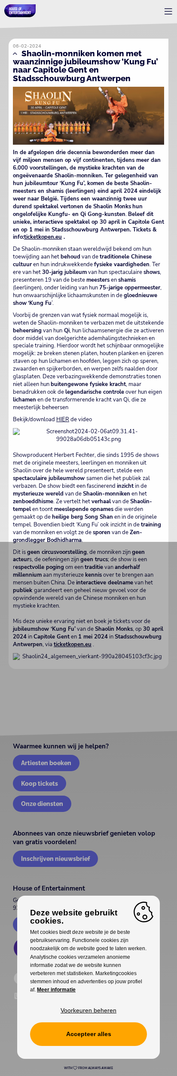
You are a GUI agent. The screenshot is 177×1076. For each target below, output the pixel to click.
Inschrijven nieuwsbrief (55, 858)
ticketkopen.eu (43, 237)
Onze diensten (42, 803)
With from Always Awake (88, 1068)
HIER (62, 419)
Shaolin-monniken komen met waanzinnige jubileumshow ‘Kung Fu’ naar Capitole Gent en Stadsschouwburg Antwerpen (85, 66)
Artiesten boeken (46, 762)
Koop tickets (39, 783)
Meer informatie (56, 990)
